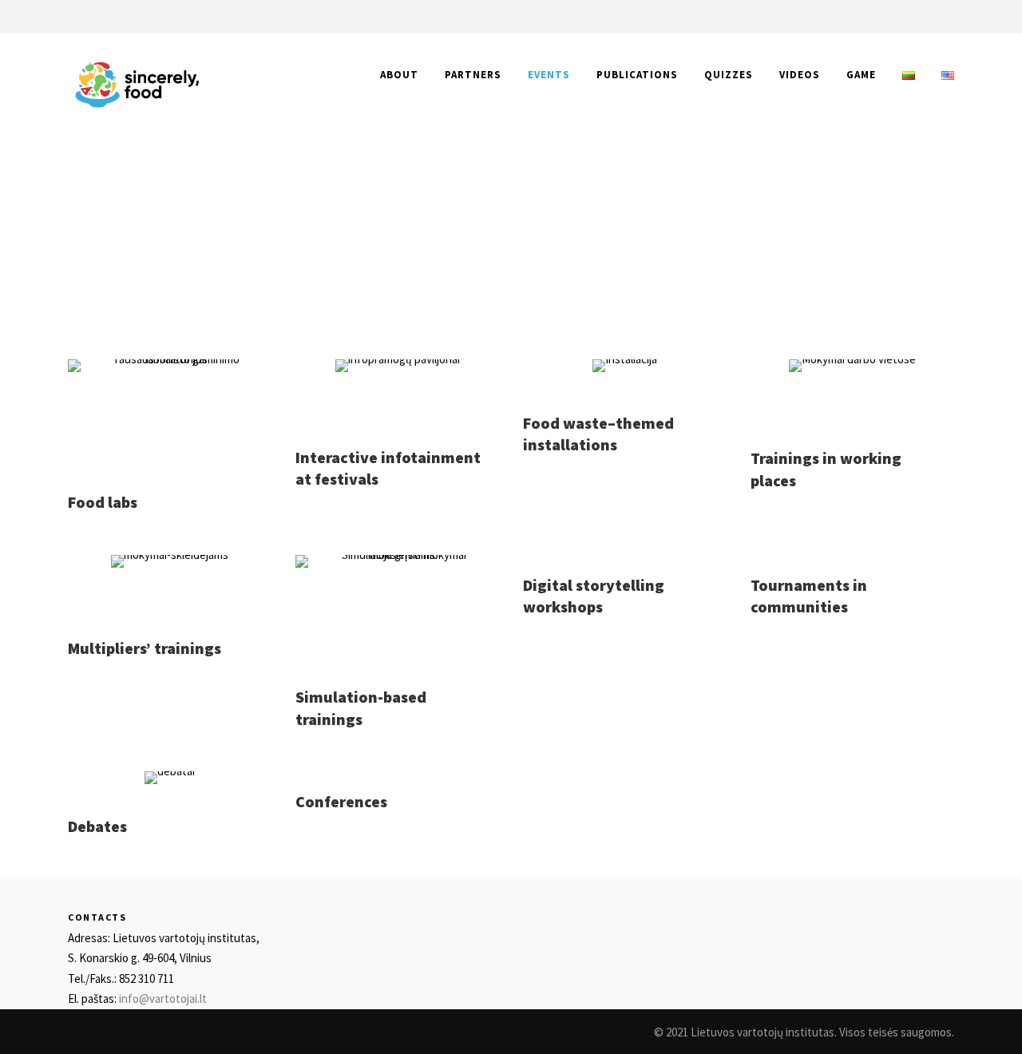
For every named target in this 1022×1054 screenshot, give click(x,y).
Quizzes (728, 74)
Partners (473, 74)
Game (861, 74)
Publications (637, 74)
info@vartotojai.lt (163, 998)
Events (549, 74)
